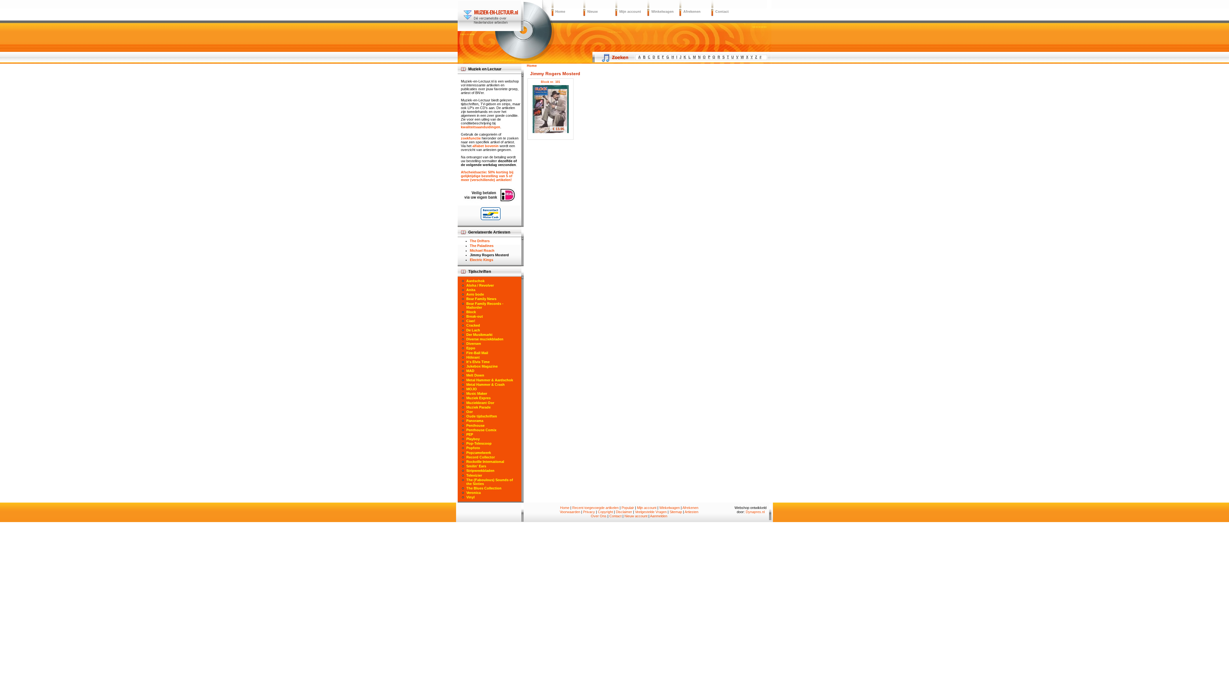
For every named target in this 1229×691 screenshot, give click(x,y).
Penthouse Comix (481, 430)
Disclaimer (624, 512)
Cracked (473, 325)
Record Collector (480, 457)
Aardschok (475, 281)
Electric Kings (481, 260)
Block (471, 312)
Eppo (470, 348)
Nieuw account (635, 516)
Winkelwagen (662, 11)
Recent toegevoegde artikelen (595, 508)
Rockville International (485, 462)
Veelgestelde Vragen (651, 512)
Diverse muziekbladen (484, 339)
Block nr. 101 (550, 81)
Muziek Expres (478, 398)
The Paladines (482, 246)
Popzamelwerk (478, 453)
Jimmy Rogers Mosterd (489, 255)
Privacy (589, 512)
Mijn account (630, 11)
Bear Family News (481, 299)
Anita (470, 290)
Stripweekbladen (480, 471)
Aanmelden (658, 516)
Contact (722, 11)
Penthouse (475, 425)
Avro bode (475, 294)
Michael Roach (482, 250)
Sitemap (676, 512)
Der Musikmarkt (479, 335)
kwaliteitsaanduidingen (480, 127)
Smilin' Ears (476, 466)
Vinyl (470, 497)
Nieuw (592, 11)
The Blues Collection (484, 488)
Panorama (474, 421)
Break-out (474, 316)
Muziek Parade (478, 407)
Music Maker (476, 393)
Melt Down (475, 375)
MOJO (471, 389)
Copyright (605, 512)
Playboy (473, 439)
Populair (628, 508)
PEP (469, 434)
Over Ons (598, 516)
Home (560, 11)
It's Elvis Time (478, 362)
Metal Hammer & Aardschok (489, 380)
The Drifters (480, 241)
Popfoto (473, 448)
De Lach (473, 330)
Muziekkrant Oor (480, 403)
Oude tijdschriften (481, 416)
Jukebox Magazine (482, 366)
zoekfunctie (471, 138)
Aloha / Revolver (480, 285)
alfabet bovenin (485, 146)
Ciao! (470, 321)
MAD (470, 371)
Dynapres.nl (755, 512)
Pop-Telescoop (479, 443)
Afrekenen (692, 11)
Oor (469, 412)
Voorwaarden (570, 512)
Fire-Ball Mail (477, 353)
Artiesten (691, 512)
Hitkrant (473, 357)
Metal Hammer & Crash (485, 384)
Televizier (474, 475)
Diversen (473, 344)
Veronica (473, 493)
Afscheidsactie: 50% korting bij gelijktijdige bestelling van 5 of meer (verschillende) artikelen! (487, 176)
